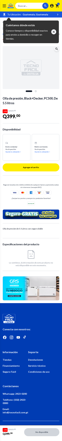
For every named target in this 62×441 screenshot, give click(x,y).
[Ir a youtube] (18, 337)
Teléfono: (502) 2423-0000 (14, 401)
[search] (57, 6)
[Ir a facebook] (5, 337)
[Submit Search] (45, 6)
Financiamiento (11, 365)
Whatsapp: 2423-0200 (15, 393)
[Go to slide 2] (36, 91)
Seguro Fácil (9, 371)
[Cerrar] (53, 32)
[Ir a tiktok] (25, 337)
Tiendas (7, 359)
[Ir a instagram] (11, 337)
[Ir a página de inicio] (31, 318)
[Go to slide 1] (29, 91)
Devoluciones (35, 359)
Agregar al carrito (31, 167)
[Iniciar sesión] (52, 6)
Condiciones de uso (39, 371)
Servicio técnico (37, 365)
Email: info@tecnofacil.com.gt (15, 411)
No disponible (41, 432)
